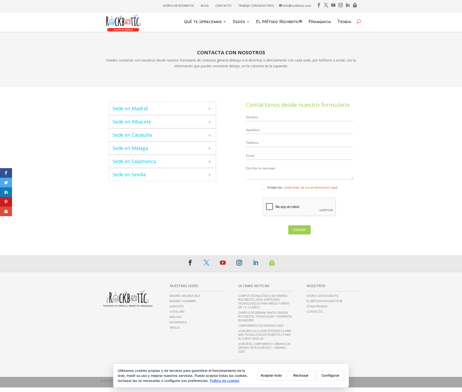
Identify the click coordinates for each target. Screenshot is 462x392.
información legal (325, 187)
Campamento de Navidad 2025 (260, 326)
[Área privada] (355, 5)
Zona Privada (317, 306)
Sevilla (175, 328)
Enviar (299, 230)
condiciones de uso (296, 187)
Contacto (223, 6)
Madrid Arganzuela (185, 296)
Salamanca (178, 322)
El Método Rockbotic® (279, 21)
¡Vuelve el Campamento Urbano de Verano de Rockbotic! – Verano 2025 (264, 348)
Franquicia (319, 21)
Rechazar (301, 375)
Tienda (344, 21)
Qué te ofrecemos (203, 21)
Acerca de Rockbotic (178, 6)
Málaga (175, 317)
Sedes (239, 21)
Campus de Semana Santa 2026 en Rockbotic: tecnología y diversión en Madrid (265, 316)
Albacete (176, 306)
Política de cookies (224, 381)
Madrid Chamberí (183, 301)
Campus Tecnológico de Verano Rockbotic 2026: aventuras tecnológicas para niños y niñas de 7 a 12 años (263, 301)
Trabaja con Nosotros (256, 6)
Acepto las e (302, 187)
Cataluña (177, 312)
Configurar (330, 375)
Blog (205, 6)
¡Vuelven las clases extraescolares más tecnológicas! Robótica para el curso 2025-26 (264, 335)
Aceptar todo (271, 375)
